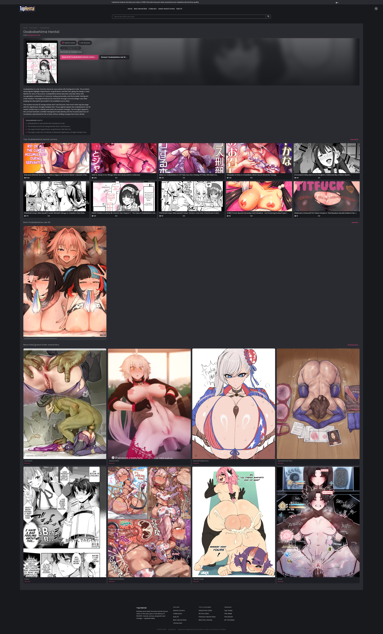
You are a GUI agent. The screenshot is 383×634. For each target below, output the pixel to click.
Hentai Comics (179, 610)
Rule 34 (179, 9)
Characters (33, 28)
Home (130, 9)
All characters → (354, 345)
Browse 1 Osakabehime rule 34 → (114, 57)
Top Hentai (141, 608)
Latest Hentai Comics (166, 9)
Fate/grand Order (33, 35)
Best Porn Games (205, 620)
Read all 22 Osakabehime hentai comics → (79, 57)
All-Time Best (229, 620)
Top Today (228, 610)
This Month (228, 617)
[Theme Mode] (376, 8)
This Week (228, 614)
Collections (177, 614)
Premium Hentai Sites (207, 617)
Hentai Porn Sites (205, 610)
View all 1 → (356, 223)
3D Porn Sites (204, 614)
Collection (153, 9)
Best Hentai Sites (140, 9)
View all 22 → (355, 140)
